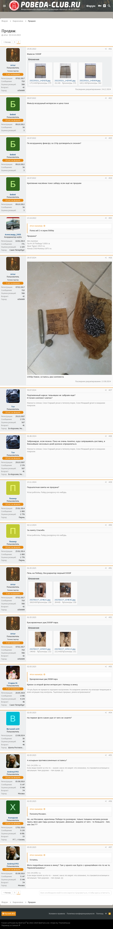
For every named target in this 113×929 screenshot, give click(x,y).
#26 (110, 258)
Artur (6, 35)
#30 (110, 525)
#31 (110, 568)
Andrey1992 (13, 771)
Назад (8, 42)
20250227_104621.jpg (40, 600)
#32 (110, 617)
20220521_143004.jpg (90, 80)
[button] (4, 6)
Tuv (13, 406)
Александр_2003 (13, 234)
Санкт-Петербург (17, 250)
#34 (110, 712)
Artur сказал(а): (36, 226)
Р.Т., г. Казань (19, 839)
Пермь (22, 517)
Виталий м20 (13, 729)
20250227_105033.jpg (40, 649)
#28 (110, 436)
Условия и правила (57, 913)
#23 (110, 138)
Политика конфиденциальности (80, 913)
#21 (110, 49)
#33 (110, 666)
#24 (110, 178)
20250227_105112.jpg (65, 649)
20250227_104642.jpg (65, 600)
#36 (110, 801)
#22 (110, 98)
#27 (110, 390)
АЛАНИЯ (21, 90)
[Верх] (106, 914)
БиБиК (13, 114)
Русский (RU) (9, 913)
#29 (110, 482)
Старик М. (13, 683)
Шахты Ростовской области (20, 747)
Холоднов (13, 817)
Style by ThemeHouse (60, 923)
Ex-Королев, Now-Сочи (18, 428)
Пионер (12, 498)
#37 (110, 847)
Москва (21, 793)
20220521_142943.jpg (65, 80)
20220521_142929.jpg (40, 80)
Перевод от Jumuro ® (10, 925)
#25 (110, 218)
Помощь (99, 913)
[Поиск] (109, 6)
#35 (110, 755)
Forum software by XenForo (25, 923)
